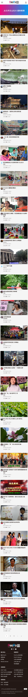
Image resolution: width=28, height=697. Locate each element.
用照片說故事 (4, 676)
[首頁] (14, 2)
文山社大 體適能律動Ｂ (9, 188)
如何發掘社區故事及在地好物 (11, 522)
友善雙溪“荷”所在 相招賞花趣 (12, 444)
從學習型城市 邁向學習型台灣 (11, 573)
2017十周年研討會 (18, 672)
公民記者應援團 (17, 659)
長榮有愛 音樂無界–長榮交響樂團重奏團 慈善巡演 (15, 470)
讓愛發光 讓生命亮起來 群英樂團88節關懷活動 (15, 624)
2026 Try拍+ (4, 670)
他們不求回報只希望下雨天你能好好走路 (14, 60)
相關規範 (3, 657)
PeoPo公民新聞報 (18, 655)
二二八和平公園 (7, 266)
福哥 (4, 62)
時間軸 (2, 659)
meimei (5, 242)
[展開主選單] (2, 2)
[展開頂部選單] (26, 2)
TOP (25, 689)
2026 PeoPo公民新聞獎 (6, 672)
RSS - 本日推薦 (4, 684)
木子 (4, 420)
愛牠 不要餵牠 (7, 86)
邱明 (4, 575)
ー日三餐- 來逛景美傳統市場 (11, 137)
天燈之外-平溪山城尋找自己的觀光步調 (14, 35)
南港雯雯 (5, 318)
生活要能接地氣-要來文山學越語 (12, 240)
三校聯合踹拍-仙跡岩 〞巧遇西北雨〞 (13, 368)
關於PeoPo (3, 655)
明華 (4, 216)
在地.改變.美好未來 (18, 674)
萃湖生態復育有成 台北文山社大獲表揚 (14, 598)
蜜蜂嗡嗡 (5, 36)
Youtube (16, 649)
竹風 (4, 138)
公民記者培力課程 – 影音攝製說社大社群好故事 (15, 214)
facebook (12, 649)
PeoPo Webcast (18, 657)
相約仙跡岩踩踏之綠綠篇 (10, 291)
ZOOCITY (5, 87)
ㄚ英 (4, 369)
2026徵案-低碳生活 (18, 670)
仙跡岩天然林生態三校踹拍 (10, 342)
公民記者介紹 (17, 661)
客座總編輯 (16, 663)
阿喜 (4, 344)
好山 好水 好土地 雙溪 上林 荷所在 (12, 419)
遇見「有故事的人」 (19, 676)
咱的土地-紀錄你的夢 (6, 674)
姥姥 (4, 164)
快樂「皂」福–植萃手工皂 (10, 393)
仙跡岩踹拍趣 (7, 317)
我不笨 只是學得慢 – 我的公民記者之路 (14, 497)
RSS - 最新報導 (4, 682)
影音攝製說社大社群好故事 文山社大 (13, 162)
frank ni (5, 267)
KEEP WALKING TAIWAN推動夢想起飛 (14, 547)
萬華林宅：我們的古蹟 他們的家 (12, 111)
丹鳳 (4, 293)
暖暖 (4, 189)
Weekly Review (4, 661)
